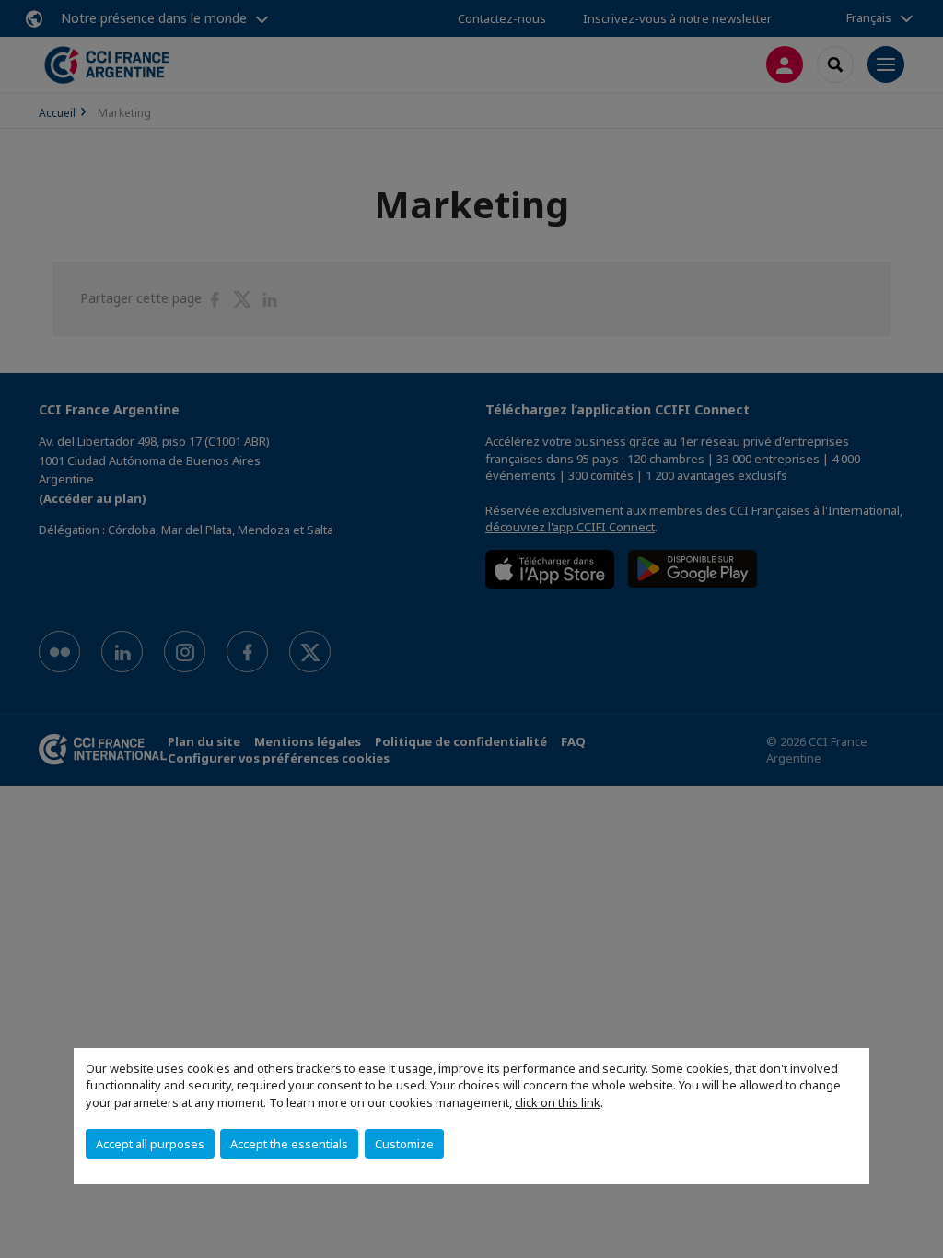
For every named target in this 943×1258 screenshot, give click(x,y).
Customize (404, 1144)
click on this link (557, 1102)
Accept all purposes (150, 1144)
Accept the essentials (289, 1144)
